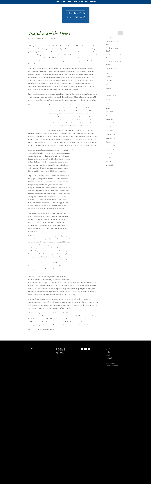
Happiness (109, 80)
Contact (93, 2)
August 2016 (110, 123)
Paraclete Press (33, 38)
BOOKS (108, 355)
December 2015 (111, 134)
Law (107, 84)
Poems (75, 2)
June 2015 (109, 157)
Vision (108, 100)
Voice (107, 103)
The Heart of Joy (111, 69)
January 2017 (110, 119)
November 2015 (111, 138)
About (63, 2)
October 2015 (110, 142)
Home (57, 2)
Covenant (109, 77)
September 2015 (111, 146)
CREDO (108, 352)
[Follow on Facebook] (82, 349)
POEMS (60, 349)
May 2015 (109, 161)
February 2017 (110, 115)
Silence (46, 38)
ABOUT (108, 349)
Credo (69, 2)
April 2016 (109, 131)
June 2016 (109, 127)
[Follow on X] (89, 349)
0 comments (52, 38)
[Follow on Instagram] (85, 349)
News (86, 2)
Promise (108, 88)
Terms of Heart (111, 96)
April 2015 (109, 165)
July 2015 (109, 154)
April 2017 (109, 111)
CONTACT (109, 358)
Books (81, 2)
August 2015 (110, 150)
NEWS (60, 352)
